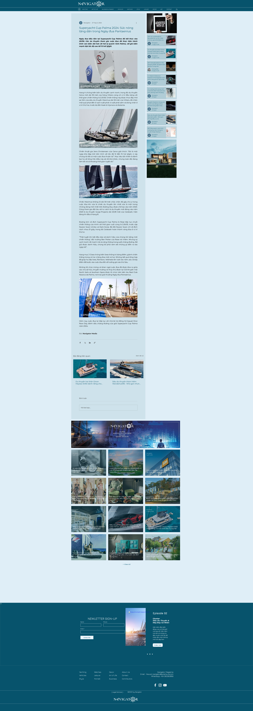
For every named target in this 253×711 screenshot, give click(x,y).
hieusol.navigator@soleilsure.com (159, 674)
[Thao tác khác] (136, 23)
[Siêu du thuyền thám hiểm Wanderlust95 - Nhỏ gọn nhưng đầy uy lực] (126, 368)
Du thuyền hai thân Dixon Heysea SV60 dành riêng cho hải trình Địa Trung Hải (88, 382)
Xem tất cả (139, 356)
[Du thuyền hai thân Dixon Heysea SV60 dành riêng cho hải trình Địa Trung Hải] (90, 368)
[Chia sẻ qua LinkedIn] (90, 343)
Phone (105, 622)
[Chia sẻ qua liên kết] (95, 343)
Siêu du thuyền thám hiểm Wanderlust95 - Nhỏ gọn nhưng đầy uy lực (126, 382)
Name (82, 622)
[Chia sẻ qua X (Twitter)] (85, 343)
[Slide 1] (152, 654)
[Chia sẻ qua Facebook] (80, 343)
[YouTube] (165, 685)
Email (82, 628)
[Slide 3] (147, 654)
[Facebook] (155, 685)
